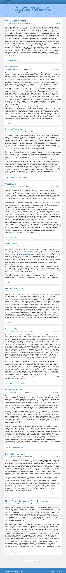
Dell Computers (29, 462)
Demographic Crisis (14, 288)
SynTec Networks (33, 9)
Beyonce (42, 298)
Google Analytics (13, 183)
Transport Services (22, 177)
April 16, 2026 (11, 69)
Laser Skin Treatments (15, 453)
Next (39, 561)
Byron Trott (27, 254)
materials (9, 123)
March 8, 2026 (11, 456)
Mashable (56, 405)
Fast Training (11, 328)
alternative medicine (12, 237)
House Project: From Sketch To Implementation (26, 501)
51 (35, 561)
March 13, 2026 (12, 186)
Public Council (25, 317)
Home (8, 2)
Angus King (33, 254)
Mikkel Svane (48, 349)
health (8, 447)
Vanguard (41, 270)
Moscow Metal (11, 66)
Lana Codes (59, 571)
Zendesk (16, 35)
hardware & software (12, 60)
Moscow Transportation (15, 129)
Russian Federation (12, 76)
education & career (12, 383)
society (9, 322)
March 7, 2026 (11, 504)
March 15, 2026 (12, 132)
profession (22, 383)
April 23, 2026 (11, 23)
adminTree (57, 23)
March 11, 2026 (12, 291)
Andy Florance (22, 40)
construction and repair (13, 553)
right (8, 495)
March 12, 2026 (12, 246)
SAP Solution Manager (15, 20)
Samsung (44, 524)
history (9, 282)
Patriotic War (11, 243)
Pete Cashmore (25, 311)
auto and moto (11, 177)
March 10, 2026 (12, 331)
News (19, 23)
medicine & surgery (18, 447)
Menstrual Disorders (14, 389)
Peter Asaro (40, 79)
